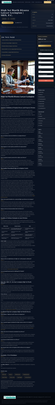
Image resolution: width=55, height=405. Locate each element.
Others (33, 2)
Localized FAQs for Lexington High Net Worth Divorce (10, 52)
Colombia (39, 163)
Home (14, 2)
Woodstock (40, 159)
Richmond (40, 143)
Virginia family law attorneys (11, 309)
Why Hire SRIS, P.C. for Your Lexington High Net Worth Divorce (12, 49)
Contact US (39, 2)
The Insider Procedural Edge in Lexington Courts (9, 43)
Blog (36, 2)
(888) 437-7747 (42, 39)
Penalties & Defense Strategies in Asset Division (9, 46)
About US (16, 2)
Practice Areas (21, 2)
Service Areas (27, 2)
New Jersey (40, 151)
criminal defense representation (12, 269)
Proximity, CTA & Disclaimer (6, 55)
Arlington (39, 139)
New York (39, 155)
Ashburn (39, 135)
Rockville (39, 147)
